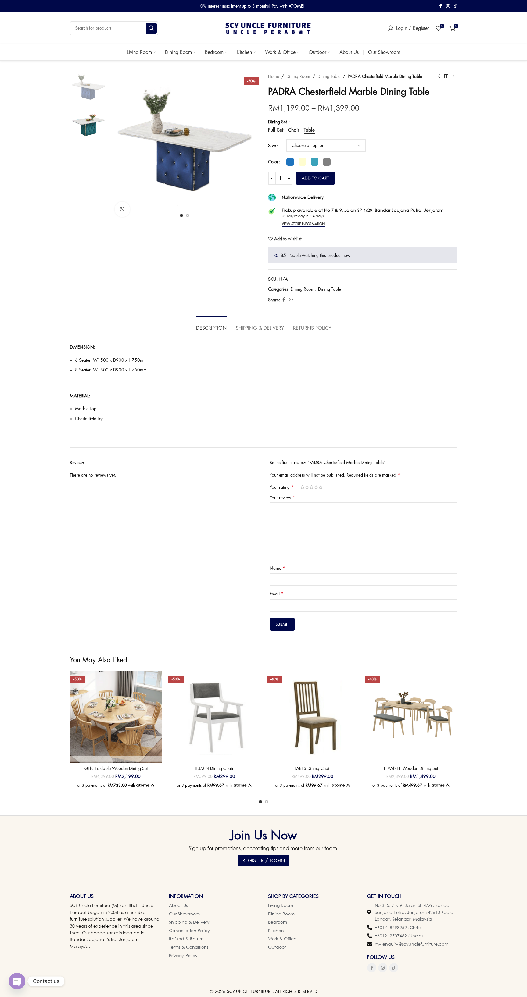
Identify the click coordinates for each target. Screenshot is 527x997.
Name (277, 568)
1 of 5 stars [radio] (302, 487)
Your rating (282, 487)
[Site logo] (268, 28)
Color (273, 162)
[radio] (290, 162)
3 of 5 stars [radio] (311, 487)
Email (277, 593)
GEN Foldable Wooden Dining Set (116, 768)
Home (273, 76)
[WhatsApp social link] (291, 300)
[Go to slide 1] (260, 801)
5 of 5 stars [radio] (320, 487)
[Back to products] (446, 76)
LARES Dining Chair (313, 768)
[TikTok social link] (455, 6)
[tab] (211, 325)
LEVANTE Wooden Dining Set (411, 768)
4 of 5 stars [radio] (316, 487)
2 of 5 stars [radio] (307, 487)
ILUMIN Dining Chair (214, 768)
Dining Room (298, 76)
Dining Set (278, 122)
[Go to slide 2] (266, 801)
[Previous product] (439, 76)
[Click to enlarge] (122, 209)
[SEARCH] (151, 28)
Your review (282, 497)
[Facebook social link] (440, 6)
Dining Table (328, 76)
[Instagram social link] (448, 6)
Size (272, 146)
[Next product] (453, 76)
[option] (181, 215)
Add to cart (315, 178)
